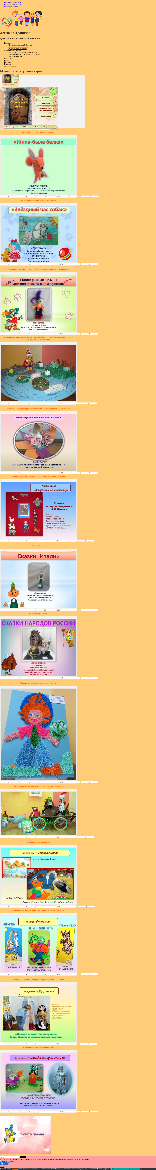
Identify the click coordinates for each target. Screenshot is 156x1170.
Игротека (7, 64)
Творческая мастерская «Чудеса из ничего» (24, 54)
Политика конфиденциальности (129, 1169)
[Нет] (141, 1169)
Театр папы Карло (15, 56)
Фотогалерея (8, 58)
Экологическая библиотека (18, 47)
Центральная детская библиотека (20, 45)
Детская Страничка (15, 33)
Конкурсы (8, 62)
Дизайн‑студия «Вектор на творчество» (22, 52)
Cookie (14, 1169)
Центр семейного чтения (17, 49)
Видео (6, 60)
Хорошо (114, 1169)
